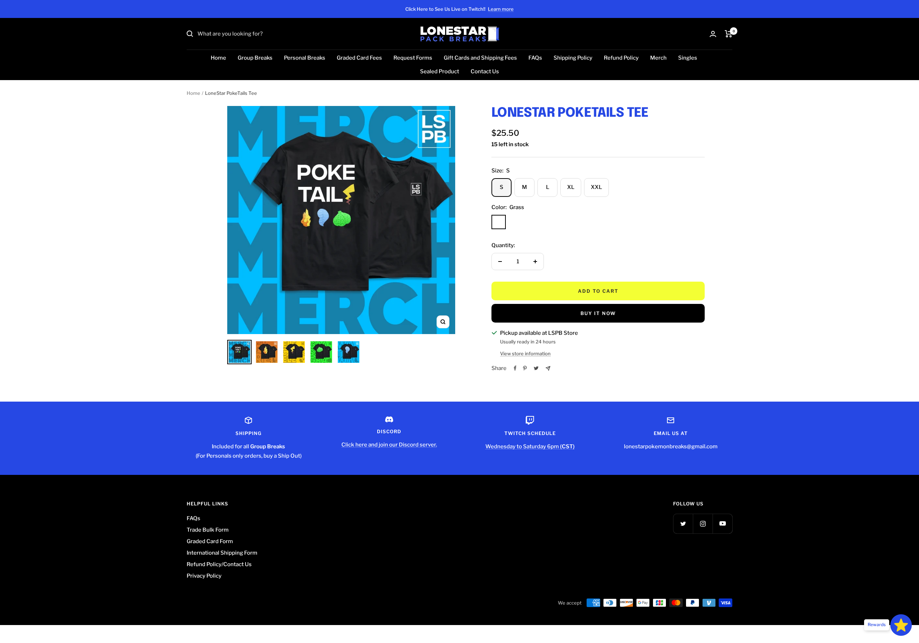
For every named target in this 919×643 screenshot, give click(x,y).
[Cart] (728, 33)
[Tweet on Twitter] (536, 368)
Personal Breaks (304, 58)
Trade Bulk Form (208, 530)
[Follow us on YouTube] (722, 523)
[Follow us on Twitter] (683, 523)
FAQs (535, 58)
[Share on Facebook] (515, 368)
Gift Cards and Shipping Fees (480, 58)
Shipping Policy (573, 58)
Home (218, 58)
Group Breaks (255, 58)
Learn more (501, 9)
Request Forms (412, 58)
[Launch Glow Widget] (901, 625)
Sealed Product (439, 71)
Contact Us (485, 71)
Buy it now (598, 313)
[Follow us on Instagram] (703, 523)
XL (570, 187)
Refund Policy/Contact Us (219, 564)
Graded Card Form (210, 541)
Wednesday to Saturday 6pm (530, 446)
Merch (658, 58)
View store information (525, 353)
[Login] (713, 34)
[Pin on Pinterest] (525, 368)
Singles (687, 58)
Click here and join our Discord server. (389, 444)
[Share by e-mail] (548, 368)
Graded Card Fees (359, 58)
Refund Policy (621, 58)
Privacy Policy (204, 576)
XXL (596, 187)
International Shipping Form (222, 553)
